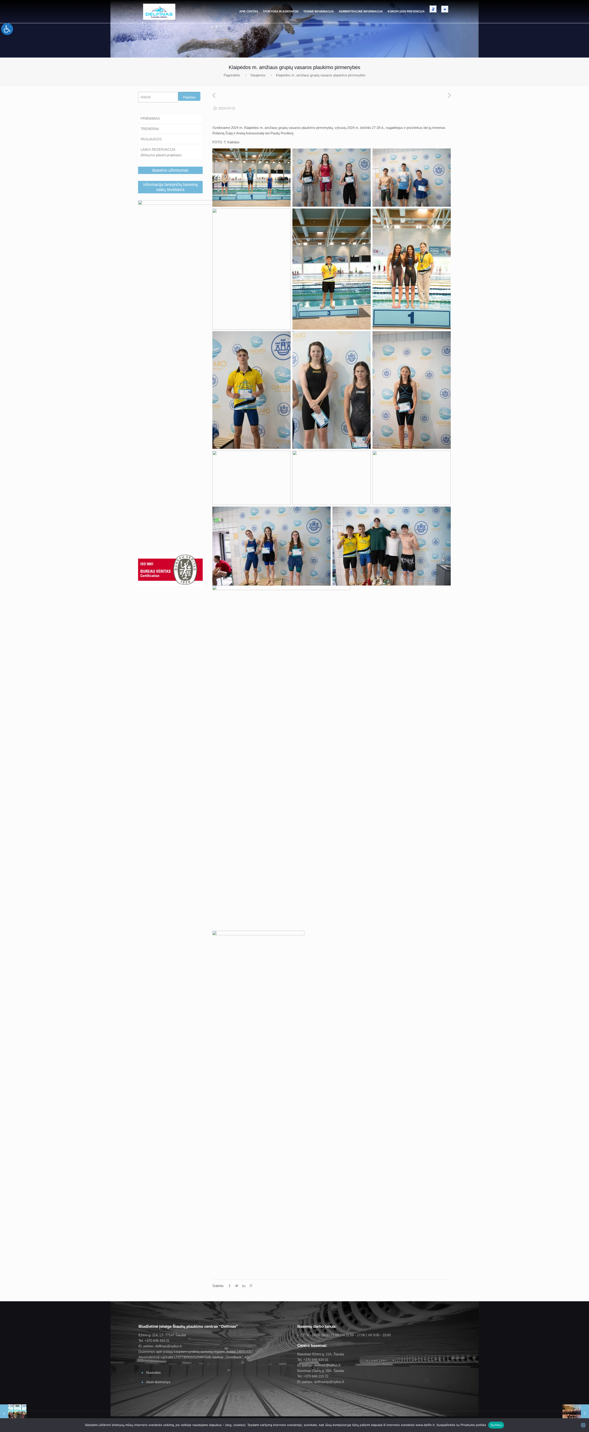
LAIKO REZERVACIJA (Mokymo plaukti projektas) (161, 152)
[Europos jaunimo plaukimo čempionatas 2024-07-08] (576, 1413)
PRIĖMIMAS (150, 118)
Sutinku (496, 1425)
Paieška (189, 97)
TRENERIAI (150, 129)
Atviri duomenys (158, 1382)
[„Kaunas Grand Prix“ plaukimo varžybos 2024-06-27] (13, 1413)
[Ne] (583, 1425)
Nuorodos (153, 1372)
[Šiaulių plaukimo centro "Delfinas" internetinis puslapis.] (159, 11)
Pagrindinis (232, 75)
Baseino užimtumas (170, 170)
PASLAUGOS (151, 139)
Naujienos (258, 75)
